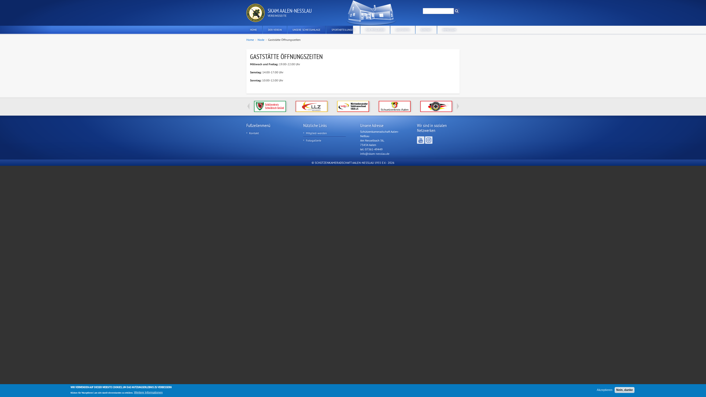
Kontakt (426, 29)
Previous (248, 106)
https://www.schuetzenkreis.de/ (270, 106)
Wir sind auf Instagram (428, 140)
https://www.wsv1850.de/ (353, 106)
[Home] (257, 13)
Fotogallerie (313, 140)
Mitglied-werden (316, 133)
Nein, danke (624, 389)
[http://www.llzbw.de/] (311, 106)
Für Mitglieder (375, 29)
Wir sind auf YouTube (420, 140)
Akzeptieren (604, 389)
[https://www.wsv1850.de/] (353, 106)
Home (253, 29)
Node (261, 40)
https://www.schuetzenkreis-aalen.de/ (395, 106)
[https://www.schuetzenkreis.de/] (270, 106)
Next (458, 106)
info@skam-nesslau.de (374, 153)
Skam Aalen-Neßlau (290, 10)
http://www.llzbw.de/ (311, 106)
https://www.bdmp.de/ (436, 106)
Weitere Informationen (148, 392)
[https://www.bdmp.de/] (436, 106)
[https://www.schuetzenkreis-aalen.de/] (394, 106)
